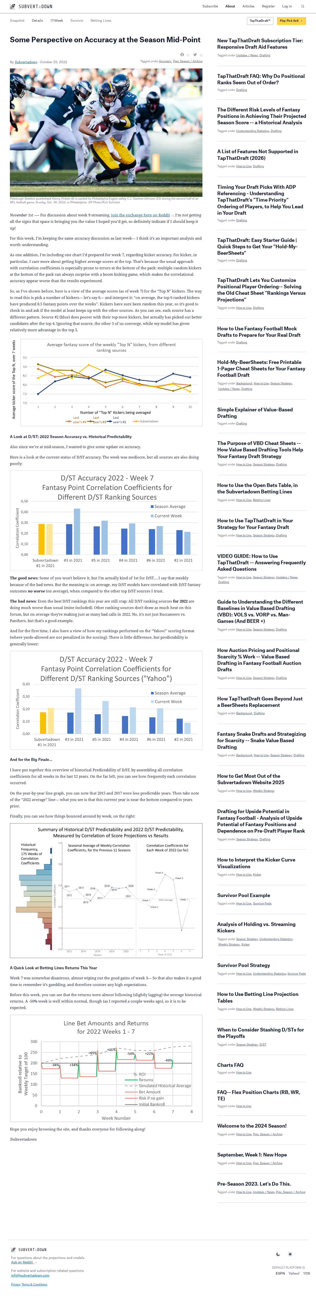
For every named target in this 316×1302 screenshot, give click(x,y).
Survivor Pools (262, 903)
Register (268, 6)
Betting (101, 20)
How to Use (243, 166)
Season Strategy (281, 383)
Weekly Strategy (264, 791)
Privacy (15, 1284)
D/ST (262, 1044)
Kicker (257, 874)
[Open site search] (302, 6)
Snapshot (17, 20)
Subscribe (210, 6)
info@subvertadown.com (30, 1275)
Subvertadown (26, 62)
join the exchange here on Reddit (140, 214)
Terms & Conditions (34, 1284)
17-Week (56, 20)
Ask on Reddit (22, 1262)
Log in (287, 6)
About (230, 6)
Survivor (76, 20)
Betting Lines (262, 500)
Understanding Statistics (252, 131)
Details (37, 20)
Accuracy (165, 61)
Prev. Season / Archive (187, 61)
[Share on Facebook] (185, 55)
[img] (303, 1267)
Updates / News (247, 55)
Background (244, 383)
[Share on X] (197, 55)
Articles (248, 6)
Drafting (264, 55)
